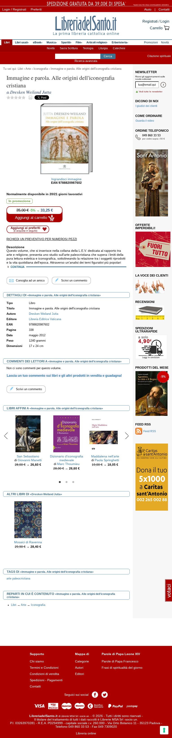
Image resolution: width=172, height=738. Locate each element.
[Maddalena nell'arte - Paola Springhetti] (105, 433)
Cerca (108, 56)
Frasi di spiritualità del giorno (122, 667)
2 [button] (66, 482)
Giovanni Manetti (30, 460)
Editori (79, 674)
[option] (28, 442)
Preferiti (36, 9)
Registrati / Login (155, 21)
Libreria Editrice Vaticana (45, 319)
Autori (79, 667)
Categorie (82, 661)
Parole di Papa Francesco (120, 661)
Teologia (88, 48)
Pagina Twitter (104, 694)
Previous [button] (6, 435)
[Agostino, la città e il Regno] (151, 393)
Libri (20, 68)
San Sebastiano (28, 456)
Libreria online (86, 733)
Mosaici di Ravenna (28, 542)
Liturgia (103, 48)
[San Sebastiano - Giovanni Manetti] (28, 433)
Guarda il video (144, 120)
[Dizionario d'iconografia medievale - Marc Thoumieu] (66, 433)
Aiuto (147, 9)
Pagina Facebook (95, 694)
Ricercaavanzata (86, 60)
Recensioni (145, 302)
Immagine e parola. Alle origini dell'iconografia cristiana (86, 68)
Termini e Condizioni (44, 667)
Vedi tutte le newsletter (150, 91)
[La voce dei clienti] (150, 286)
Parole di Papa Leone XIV (121, 654)
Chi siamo (37, 661)
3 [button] (73, 482)
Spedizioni (37, 680)
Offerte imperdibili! (145, 226)
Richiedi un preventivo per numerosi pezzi (41, 239)
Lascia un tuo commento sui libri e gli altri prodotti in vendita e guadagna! (64, 375)
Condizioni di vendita (44, 674)
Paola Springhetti (107, 460)
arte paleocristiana (18, 578)
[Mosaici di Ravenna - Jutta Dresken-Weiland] (27, 519)
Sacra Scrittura (69, 48)
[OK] (163, 84)
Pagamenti (54, 680)
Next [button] (127, 435)
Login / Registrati (14, 9)
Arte (28, 68)
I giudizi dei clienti (146, 106)
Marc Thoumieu (68, 464)
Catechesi (119, 48)
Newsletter (146, 72)
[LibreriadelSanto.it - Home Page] (86, 26)
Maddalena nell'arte (105, 456)
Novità (51, 48)
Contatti (164, 9)
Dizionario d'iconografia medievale (66, 458)
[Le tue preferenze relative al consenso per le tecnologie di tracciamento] (164, 730)
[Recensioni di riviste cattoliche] (150, 312)
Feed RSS (143, 424)
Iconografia (41, 68)
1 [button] (60, 482)
